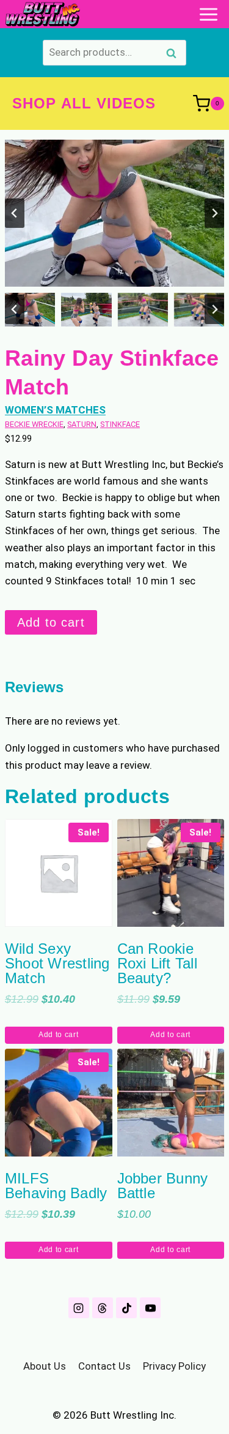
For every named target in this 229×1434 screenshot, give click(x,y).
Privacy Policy (174, 1366)
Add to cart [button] (58, 1034)
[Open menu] (208, 14)
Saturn (81, 424)
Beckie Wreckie (34, 424)
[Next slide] (214, 213)
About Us (44, 1366)
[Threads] (102, 1307)
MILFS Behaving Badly (56, 1185)
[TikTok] (126, 1307)
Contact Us (104, 1366)
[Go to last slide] (14, 213)
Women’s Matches (55, 410)
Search (174, 54)
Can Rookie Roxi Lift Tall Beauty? (157, 963)
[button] (30, 309)
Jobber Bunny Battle (162, 1185)
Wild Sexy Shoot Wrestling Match (57, 963)
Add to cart (51, 622)
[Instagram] (78, 1307)
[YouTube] (150, 1307)
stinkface (120, 424)
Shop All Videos (84, 103)
